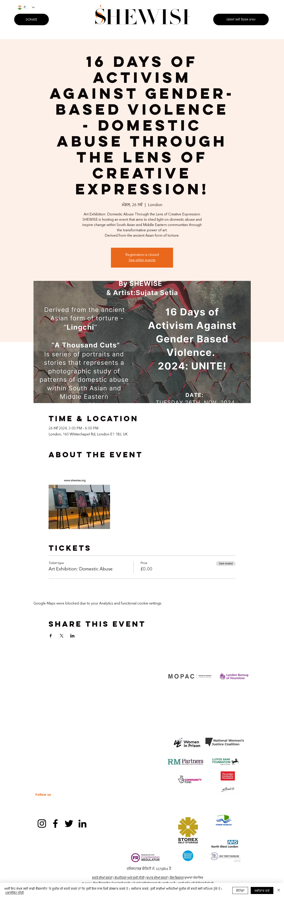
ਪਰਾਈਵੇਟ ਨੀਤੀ (14, 892)
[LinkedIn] (82, 823)
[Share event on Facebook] (51, 635)
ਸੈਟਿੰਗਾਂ (240, 890)
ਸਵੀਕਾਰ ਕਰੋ (262, 890)
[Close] (278, 890)
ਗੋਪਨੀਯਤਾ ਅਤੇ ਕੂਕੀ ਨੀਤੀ (129, 877)
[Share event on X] (61, 635)
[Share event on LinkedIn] (72, 635)
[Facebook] (55, 823)
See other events (142, 260)
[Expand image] (79, 498)
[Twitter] (69, 823)
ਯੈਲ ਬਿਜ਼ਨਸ (177, 877)
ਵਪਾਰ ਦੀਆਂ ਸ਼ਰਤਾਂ (157, 877)
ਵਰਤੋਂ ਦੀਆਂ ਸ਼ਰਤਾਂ (102, 877)
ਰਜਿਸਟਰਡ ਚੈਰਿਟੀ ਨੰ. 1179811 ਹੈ (149, 869)
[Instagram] (41, 823)
